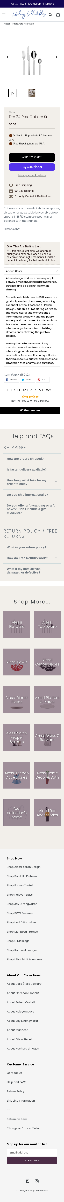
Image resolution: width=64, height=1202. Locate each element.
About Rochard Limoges (23, 1049)
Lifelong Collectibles (36, 1190)
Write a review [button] (30, 410)
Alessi (7, 23)
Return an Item (17, 1119)
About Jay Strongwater (22, 1021)
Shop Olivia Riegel (18, 941)
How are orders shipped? (32, 458)
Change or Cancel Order (23, 1128)
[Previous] (7, 56)
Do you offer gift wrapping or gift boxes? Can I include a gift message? (32, 509)
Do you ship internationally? (32, 494)
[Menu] (4, 14)
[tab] (32, 270)
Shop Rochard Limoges (22, 950)
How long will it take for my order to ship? (32, 482)
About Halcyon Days (20, 1012)
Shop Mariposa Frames (22, 932)
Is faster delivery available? (32, 469)
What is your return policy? (32, 547)
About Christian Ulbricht (23, 993)
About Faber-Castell (21, 1002)
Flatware (29, 23)
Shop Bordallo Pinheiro (22, 876)
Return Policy (15, 1091)
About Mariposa (17, 1030)
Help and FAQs (16, 1082)
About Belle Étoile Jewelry (24, 984)
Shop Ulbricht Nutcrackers (24, 959)
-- (8, 1110)
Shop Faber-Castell (20, 885)
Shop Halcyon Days (20, 895)
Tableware (17, 23)
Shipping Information (21, 1101)
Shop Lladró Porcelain (21, 922)
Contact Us (14, 1073)
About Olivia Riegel (19, 1039)
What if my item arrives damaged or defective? (32, 570)
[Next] (56, 56)
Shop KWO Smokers (20, 913)
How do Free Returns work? (32, 558)
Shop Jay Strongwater (22, 904)
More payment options (32, 175)
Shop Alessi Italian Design (23, 867)
